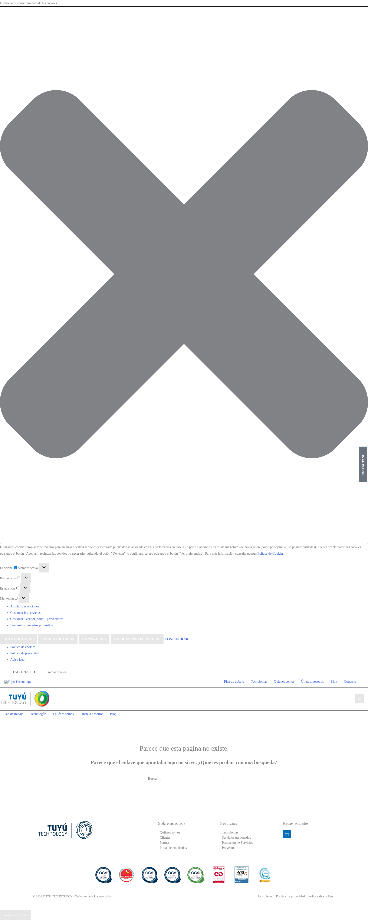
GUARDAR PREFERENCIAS (137, 639)
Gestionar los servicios (25, 612)
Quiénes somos (170, 832)
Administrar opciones (24, 606)
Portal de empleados (173, 847)
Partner (164, 842)
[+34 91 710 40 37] (21, 672)
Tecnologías (230, 832)
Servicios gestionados (236, 837)
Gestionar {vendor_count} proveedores (36, 619)
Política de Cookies (270, 553)
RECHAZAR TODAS (57, 639)
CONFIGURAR (94, 639)
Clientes (165, 837)
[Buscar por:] (184, 778)
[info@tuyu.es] (54, 672)
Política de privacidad (24, 653)
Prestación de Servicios (237, 842)
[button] (184, 275)
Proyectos (228, 847)
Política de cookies (22, 647)
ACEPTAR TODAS (18, 639)
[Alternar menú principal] (359, 698)
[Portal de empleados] (345, 671)
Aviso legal (17, 659)
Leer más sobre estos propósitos (31, 625)
